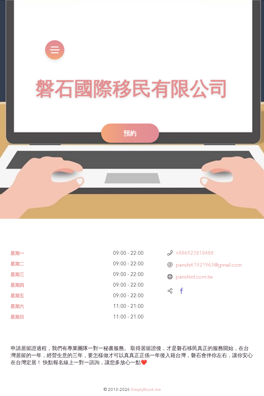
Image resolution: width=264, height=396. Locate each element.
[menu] (54, 50)
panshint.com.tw (194, 276)
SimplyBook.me (146, 389)
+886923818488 (194, 253)
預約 (130, 133)
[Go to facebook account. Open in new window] (181, 291)
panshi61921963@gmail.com (208, 265)
